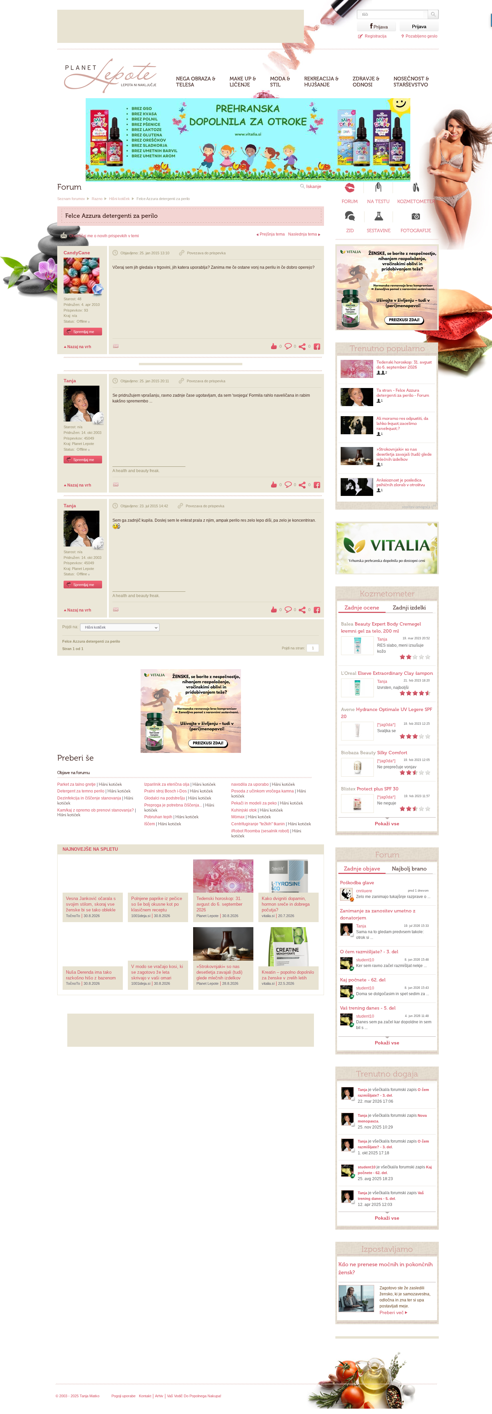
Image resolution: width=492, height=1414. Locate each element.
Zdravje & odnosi (366, 82)
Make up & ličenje (243, 82)
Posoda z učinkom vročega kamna (262, 791)
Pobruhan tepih (158, 817)
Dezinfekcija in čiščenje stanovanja (89, 798)
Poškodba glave (357, 883)
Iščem (149, 824)
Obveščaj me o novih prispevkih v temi (104, 236)
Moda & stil (280, 82)
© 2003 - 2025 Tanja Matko (77, 1396)
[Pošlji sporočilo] (115, 346)
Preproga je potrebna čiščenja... (173, 805)
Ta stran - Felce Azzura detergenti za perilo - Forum (403, 393)
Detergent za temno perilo (80, 791)
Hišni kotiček (119, 199)
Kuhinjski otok (244, 810)
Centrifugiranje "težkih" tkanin (258, 824)
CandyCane (77, 252)
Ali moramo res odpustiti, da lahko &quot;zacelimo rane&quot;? (402, 423)
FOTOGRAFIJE (416, 231)
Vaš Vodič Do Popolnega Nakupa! (194, 1396)
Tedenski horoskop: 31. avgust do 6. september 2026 (404, 365)
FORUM (350, 201)
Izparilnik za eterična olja (166, 784)
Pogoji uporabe (123, 1396)
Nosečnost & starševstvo (411, 82)
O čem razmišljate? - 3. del (369, 952)
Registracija (376, 36)
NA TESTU (378, 201)
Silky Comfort (374, 753)
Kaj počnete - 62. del (363, 980)
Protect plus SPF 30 (370, 789)
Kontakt (145, 1396)
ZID (350, 231)
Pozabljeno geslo (421, 36)
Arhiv (159, 1396)
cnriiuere (364, 891)
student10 (365, 960)
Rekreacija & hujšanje (321, 82)
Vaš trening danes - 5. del (368, 1008)
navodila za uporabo (250, 784)
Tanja (70, 380)
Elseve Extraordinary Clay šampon (387, 673)
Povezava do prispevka (206, 253)
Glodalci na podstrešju (164, 798)
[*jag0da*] (386, 724)
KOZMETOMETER (416, 201)
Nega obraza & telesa (196, 82)
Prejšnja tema (272, 234)
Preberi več (392, 1312)
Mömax (238, 817)
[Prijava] (365, 26)
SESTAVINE (379, 231)
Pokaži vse (387, 823)
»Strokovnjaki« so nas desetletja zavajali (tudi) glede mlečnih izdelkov (404, 454)
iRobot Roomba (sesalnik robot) (260, 831)
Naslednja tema (302, 234)
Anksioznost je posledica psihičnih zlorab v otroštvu (401, 483)
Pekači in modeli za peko (254, 803)
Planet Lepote (113, 74)
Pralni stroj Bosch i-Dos (165, 791)
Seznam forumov (71, 199)
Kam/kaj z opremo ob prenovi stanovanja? (95, 810)
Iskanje (313, 186)
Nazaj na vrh (79, 346)
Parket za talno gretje (76, 784)
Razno (97, 199)
